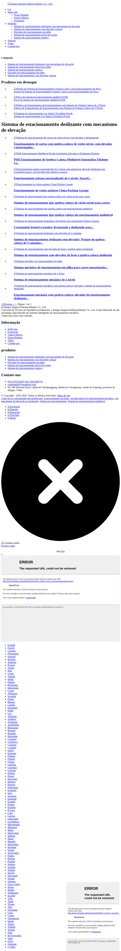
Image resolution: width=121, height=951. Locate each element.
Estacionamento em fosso (56, 398)
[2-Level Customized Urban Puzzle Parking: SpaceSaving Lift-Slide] (63, 172)
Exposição (19, 20)
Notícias (12, 40)
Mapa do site (63, 395)
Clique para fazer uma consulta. (17, 315)
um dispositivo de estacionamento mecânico (92, 398)
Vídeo (11, 43)
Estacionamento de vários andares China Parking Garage (51, 190)
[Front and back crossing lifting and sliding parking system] (56, 221)
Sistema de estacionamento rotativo (31, 37)
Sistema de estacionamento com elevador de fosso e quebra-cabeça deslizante (63, 255)
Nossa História (21, 15)
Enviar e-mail (8, 545)
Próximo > (9, 304)
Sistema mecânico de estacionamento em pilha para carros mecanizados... (61, 267)
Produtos (12, 23)
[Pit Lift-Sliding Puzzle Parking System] (53, 249)
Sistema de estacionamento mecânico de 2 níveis (44, 279)
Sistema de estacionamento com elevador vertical (38, 29)
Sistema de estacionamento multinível (86, 401)
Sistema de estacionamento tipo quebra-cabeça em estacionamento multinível (63, 215)
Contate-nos (14, 46)
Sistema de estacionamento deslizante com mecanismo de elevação (47, 26)
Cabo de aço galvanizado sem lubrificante (22, 398)
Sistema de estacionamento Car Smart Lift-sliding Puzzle (42, 116)
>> (15, 304)
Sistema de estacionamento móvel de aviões (35, 35)
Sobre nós (12, 12)
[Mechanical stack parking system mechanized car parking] (38, 261)
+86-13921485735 (33, 381)
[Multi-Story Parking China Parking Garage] (43, 184)
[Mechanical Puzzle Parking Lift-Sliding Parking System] (63, 288)
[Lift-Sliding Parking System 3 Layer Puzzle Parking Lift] (47, 233)
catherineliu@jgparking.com (22, 384)
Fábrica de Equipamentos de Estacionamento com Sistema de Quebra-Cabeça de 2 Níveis (58, 108)
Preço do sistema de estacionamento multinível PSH (39, 100)
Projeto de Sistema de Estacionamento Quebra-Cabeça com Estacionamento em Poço (56, 91)
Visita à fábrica (21, 17)
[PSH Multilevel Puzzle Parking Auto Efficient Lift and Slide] (56, 153)
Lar (9, 9)
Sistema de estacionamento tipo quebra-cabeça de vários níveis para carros (62, 202)
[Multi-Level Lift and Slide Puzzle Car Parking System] (56, 137)
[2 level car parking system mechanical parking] (39, 273)
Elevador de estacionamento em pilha (32, 32)
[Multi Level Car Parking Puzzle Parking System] (52, 196)
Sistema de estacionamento (53, 401)
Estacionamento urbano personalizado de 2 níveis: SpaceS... (52, 178)
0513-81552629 (15, 381)
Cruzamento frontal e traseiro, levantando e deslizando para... (54, 227)
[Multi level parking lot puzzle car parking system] (53, 208)
